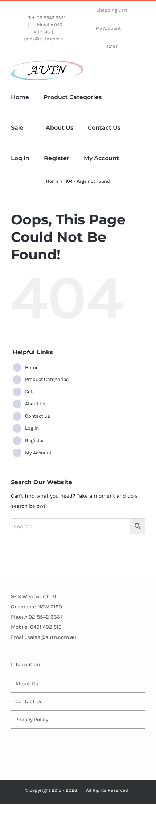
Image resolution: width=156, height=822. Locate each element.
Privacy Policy (31, 719)
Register (34, 440)
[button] (136, 157)
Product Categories (47, 379)
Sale (30, 392)
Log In (32, 428)
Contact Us (37, 416)
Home (31, 367)
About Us (35, 404)
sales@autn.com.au (44, 38)
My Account (38, 453)
